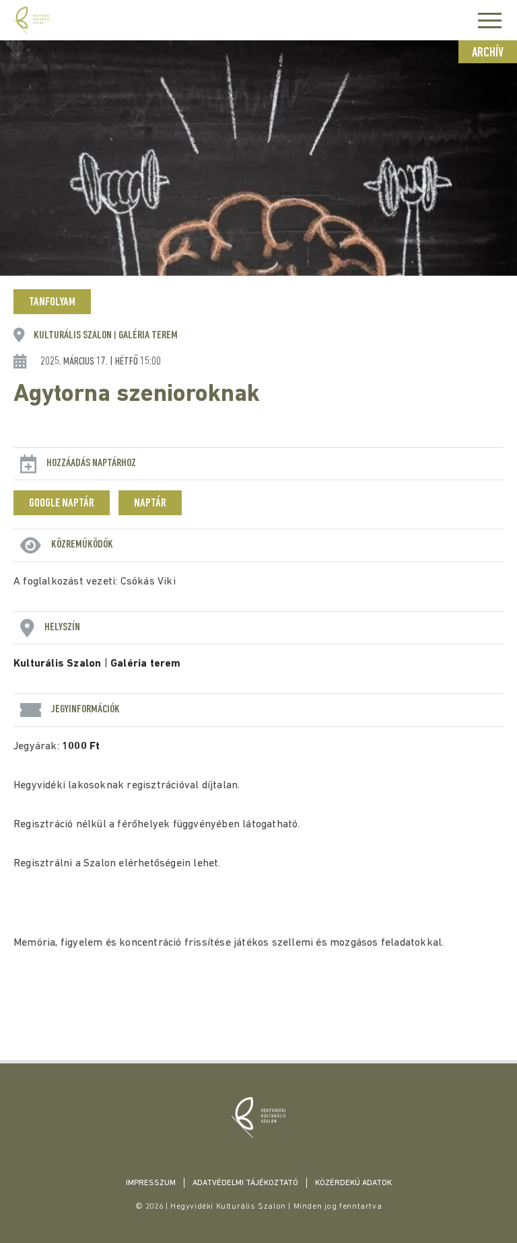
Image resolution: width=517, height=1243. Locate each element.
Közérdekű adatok (353, 1183)
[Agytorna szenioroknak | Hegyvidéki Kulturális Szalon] (258, 1117)
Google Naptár (61, 504)
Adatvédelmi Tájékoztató (245, 1183)
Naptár (150, 504)
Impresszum (151, 1183)
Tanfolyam (52, 303)
